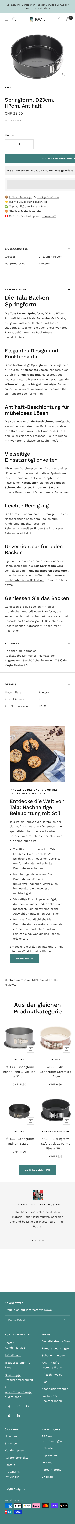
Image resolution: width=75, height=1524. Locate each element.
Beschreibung (15, 289)
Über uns (11, 1436)
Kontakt (10, 1464)
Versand (47, 1462)
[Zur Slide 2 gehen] (35, 1240)
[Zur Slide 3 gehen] (39, 1240)
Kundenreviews (15, 1450)
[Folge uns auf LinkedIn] (18, 1415)
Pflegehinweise (52, 1374)
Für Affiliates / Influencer (15, 1474)
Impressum (49, 1455)
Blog (44, 1381)
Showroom (49, 216)
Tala (8, 87)
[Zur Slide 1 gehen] (32, 1240)
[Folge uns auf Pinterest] (27, 1406)
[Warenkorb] (68, 19)
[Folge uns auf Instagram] (18, 1406)
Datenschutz (50, 1448)
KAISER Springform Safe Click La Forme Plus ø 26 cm (55, 1143)
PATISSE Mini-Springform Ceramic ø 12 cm (56, 1071)
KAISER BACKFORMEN (55, 1131)
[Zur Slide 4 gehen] (43, 1240)
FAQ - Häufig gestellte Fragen (52, 1365)
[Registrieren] (64, 1320)
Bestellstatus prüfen (56, 1341)
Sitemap (47, 1476)
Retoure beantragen (55, 1348)
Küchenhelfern (51, 440)
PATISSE (19, 1059)
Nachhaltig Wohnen (55, 1388)
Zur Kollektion (37, 1169)
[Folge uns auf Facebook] (9, 1406)
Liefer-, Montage (20, 197)
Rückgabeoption (48, 197)
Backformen (30, 393)
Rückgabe (12, 643)
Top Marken (13, 1355)
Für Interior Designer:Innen (52, 1398)
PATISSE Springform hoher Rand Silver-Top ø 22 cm (19, 1071)
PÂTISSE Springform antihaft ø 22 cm (19, 1141)
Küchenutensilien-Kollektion (24, 580)
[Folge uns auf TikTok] (9, 1415)
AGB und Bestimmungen (52, 1439)
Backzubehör (13, 332)
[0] (60, 19)
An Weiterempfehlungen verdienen (18, 1392)
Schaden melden (53, 1355)
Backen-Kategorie (27, 625)
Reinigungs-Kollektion (19, 533)
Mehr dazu (44, 8)
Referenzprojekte (16, 1457)
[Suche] (14, 19)
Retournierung (51, 1469)
